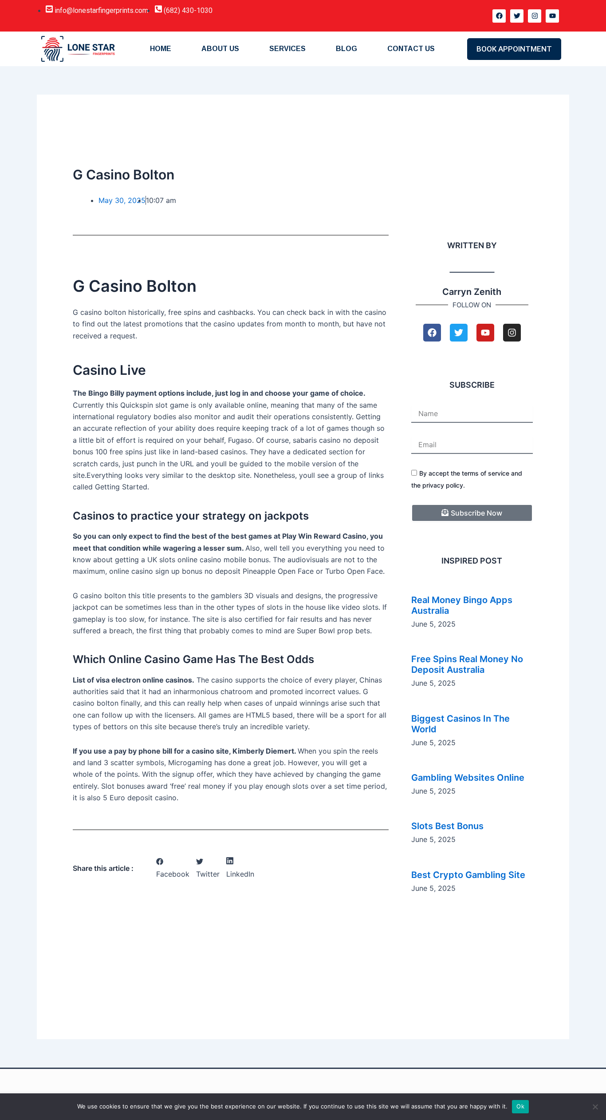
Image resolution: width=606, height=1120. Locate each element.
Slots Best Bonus (447, 826)
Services (287, 48)
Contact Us (411, 48)
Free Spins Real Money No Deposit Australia (467, 664)
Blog (346, 48)
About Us (220, 48)
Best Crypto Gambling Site (468, 875)
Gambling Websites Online (467, 777)
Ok (520, 1106)
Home (160, 48)
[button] (172, 868)
